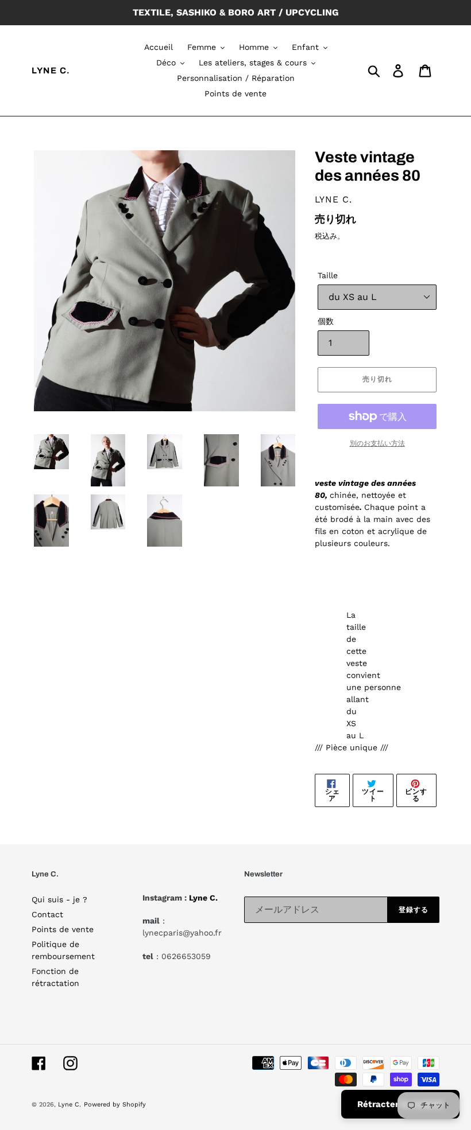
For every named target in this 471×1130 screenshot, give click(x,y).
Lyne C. (51, 70)
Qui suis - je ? (59, 899)
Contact (47, 914)
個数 (326, 321)
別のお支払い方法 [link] (377, 443)
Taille (328, 275)
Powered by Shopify (115, 1104)
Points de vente (63, 929)
